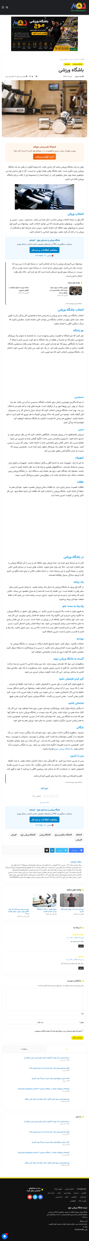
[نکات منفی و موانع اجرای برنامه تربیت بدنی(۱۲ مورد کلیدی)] (77, 1081)
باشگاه (78, 834)
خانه (80, 59)
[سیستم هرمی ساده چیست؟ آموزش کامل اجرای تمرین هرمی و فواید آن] (77, 1060)
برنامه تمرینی (67, 1193)
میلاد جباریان (78, 76)
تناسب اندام (51, 1193)
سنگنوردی (74, 1197)
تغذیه (58, 1193)
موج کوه (44, 788)
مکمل (66, 1197)
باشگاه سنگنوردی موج (63, 834)
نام (82, 1013)
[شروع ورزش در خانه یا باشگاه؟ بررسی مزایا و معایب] (44, 900)
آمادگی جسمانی (73, 59)
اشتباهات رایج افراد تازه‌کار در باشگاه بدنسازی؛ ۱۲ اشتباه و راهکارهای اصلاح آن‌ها (43, 1088)
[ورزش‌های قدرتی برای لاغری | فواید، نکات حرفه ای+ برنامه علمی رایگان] (77, 1102)
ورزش (13, 834)
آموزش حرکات (58, 1189)
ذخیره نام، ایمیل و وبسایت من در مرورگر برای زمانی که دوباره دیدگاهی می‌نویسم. (58, 1031)
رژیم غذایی (83, 1197)
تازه (67, 1049)
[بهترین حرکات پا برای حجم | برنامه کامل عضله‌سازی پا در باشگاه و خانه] (75, 290)
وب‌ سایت (40, 1022)
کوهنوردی (73, 1201)
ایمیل (81, 1022)
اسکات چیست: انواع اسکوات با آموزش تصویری (19, 289)
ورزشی (78, 839)
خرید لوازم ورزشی (44, 156)
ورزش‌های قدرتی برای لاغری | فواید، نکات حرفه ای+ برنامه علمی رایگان (47, 1099)
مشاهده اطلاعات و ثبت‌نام (44, 250)
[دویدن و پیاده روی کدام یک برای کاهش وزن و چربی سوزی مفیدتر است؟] (17, 900)
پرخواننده (24, 1049)
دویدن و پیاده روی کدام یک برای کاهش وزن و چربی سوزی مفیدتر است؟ (18, 911)
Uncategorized (81, 1189)
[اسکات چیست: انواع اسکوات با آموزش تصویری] (36, 290)
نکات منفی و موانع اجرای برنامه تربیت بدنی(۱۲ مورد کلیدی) (50, 1078)
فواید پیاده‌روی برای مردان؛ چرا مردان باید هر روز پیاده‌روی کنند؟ (49, 1068)
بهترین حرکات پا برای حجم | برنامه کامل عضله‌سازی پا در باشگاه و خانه (58, 290)
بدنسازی (67, 64)
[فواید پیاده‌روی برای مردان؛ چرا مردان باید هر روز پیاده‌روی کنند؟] (77, 1071)
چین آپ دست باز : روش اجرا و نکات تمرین (72, 910)
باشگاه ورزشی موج (62, 749)
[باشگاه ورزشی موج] (78, 7)
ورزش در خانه (82, 1201)
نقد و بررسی (59, 1197)
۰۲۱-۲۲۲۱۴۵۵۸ (40, 256)
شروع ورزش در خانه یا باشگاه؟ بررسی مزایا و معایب (46, 910)
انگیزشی (84, 1193)
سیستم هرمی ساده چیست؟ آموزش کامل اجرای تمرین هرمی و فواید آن (46, 1057)
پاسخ (81, 946)
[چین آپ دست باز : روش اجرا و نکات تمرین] (72, 900)
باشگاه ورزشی (44, 834)
